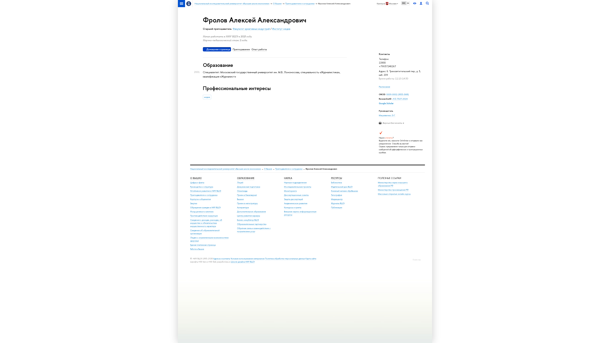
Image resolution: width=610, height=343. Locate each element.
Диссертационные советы (296, 195)
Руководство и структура (201, 186)
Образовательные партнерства (251, 224)
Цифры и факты (197, 182)
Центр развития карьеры (248, 215)
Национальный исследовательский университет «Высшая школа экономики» (225, 169)
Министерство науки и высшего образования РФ (393, 184)
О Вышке (268, 169)
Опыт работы (259, 49)
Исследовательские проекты (297, 186)
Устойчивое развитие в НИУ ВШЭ (205, 191)
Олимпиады (242, 191)
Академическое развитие (295, 203)
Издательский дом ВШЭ (341, 186)
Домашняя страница (218, 49)
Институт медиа (281, 28)
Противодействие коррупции (204, 215)
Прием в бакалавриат (247, 195)
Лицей (240, 182)
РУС (403, 3)
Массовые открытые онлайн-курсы (394, 194)
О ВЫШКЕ (196, 178)
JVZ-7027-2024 (400, 98)
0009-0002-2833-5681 (397, 94)
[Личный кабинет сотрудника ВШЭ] (421, 3)
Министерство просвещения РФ (393, 189)
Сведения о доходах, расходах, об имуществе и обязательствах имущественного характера (206, 223)
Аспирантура (243, 207)
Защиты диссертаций (293, 199)
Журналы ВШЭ (338, 203)
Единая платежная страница (203, 245)
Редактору (417, 260)
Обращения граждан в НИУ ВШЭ (205, 207)
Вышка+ (240, 199)
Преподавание (241, 49)
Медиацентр (337, 199)
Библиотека (336, 182)
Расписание (384, 86)
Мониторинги (290, 191)
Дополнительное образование (251, 211)
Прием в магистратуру (247, 203)
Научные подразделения (295, 182)
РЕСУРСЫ (336, 178)
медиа (207, 97)
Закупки (193, 203)
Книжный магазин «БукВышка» (344, 191)
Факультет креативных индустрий (251, 28)
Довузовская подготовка (248, 186)
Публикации (336, 207)
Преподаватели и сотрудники (288, 169)
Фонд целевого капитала (201, 211)
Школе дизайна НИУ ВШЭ (243, 261)
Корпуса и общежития (200, 199)
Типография (336, 195)
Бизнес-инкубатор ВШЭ (248, 220)
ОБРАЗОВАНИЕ (245, 178)
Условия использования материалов (247, 258)
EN (408, 3)
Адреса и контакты (221, 258)
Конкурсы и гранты (292, 207)
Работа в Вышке (197, 249)
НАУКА (288, 178)
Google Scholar (386, 103)
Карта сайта (310, 258)
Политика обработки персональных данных (285, 258)
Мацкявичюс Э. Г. (387, 115)
